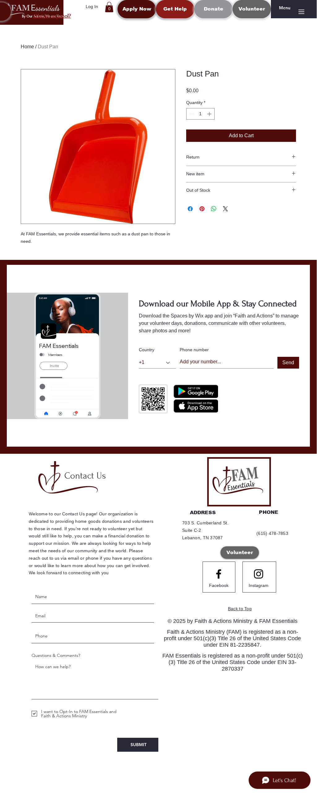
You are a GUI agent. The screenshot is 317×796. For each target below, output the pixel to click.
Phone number (194, 350)
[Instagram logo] (258, 574)
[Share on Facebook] (190, 208)
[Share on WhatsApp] (213, 208)
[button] (109, 7)
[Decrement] (191, 113)
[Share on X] (225, 208)
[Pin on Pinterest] (202, 208)
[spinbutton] (200, 113)
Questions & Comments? (56, 655)
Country (146, 350)
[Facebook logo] (218, 574)
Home (27, 46)
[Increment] (210, 113)
